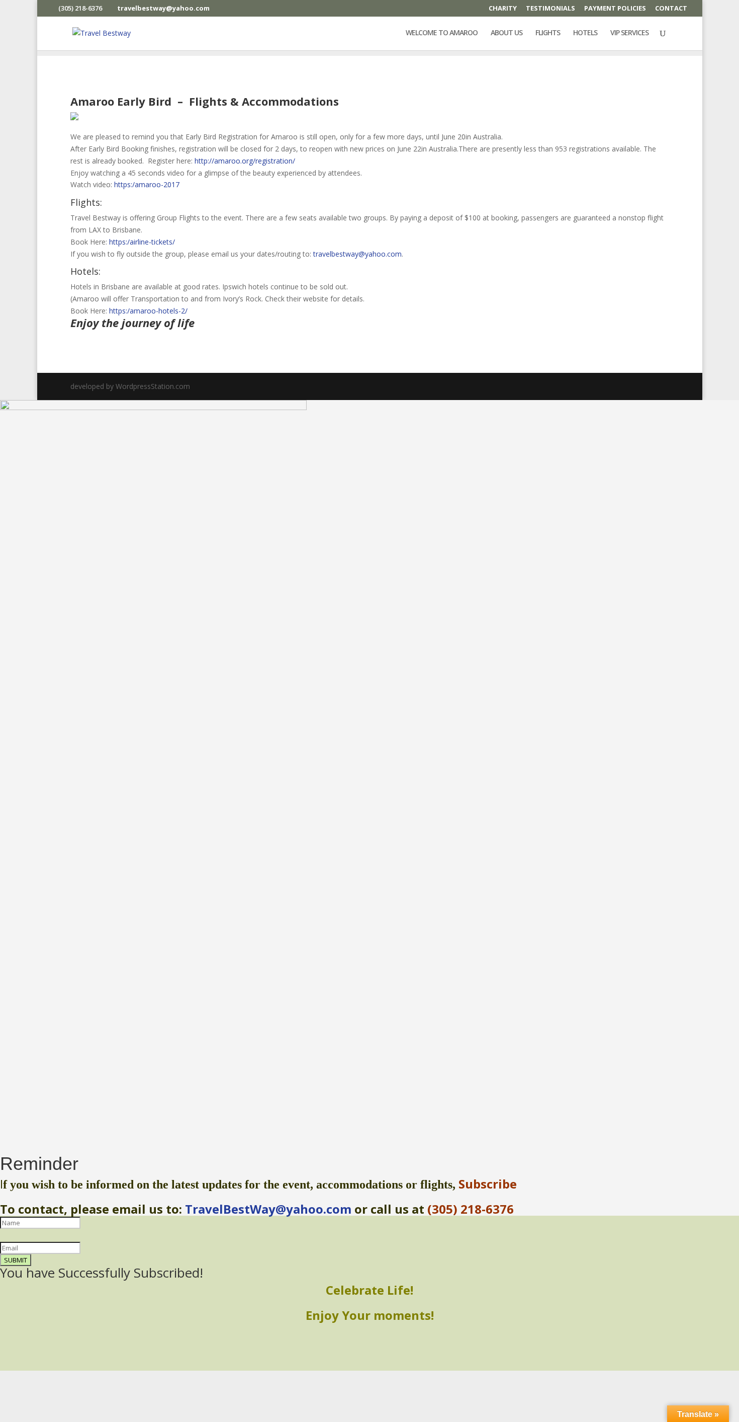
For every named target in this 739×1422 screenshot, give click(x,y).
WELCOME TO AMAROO (442, 33)
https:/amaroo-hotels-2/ (148, 310)
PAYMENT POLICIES (615, 9)
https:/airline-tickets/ (142, 242)
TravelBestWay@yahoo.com (268, 1209)
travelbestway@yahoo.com (357, 254)
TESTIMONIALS (550, 9)
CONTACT (671, 9)
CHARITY (503, 9)
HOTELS (585, 33)
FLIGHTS (547, 33)
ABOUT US (506, 33)
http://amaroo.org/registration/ (245, 161)
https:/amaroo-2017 (146, 184)
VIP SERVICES (629, 33)
